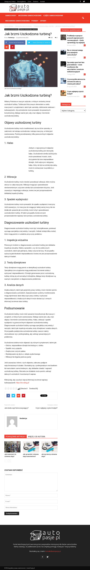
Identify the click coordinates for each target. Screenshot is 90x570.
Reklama (35, 1)
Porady (35, 21)
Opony (43, 21)
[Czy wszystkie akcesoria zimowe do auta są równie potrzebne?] (63, 81)
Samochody (10, 15)
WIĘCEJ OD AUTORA (36, 436)
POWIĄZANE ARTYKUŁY (15, 436)
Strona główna (21, 1)
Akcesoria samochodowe (29, 15)
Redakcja (11, 37)
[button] (83, 18)
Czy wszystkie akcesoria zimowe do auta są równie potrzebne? (76, 81)
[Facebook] (80, 1)
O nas (29, 1)
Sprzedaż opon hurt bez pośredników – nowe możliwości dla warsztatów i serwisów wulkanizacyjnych (75, 67)
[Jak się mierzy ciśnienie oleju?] (49, 446)
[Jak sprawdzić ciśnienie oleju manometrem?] (31, 446)
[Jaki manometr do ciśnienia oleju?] (12, 446)
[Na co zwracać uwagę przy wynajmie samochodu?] (63, 52)
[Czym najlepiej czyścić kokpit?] (63, 93)
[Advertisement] (60, 8)
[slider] (11, 388)
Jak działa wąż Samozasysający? (16, 408)
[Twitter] (84, 1)
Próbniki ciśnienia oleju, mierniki (28, 29)
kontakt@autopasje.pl (53, 551)
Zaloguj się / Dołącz (10, 1)
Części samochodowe (53, 15)
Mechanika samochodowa (17, 21)
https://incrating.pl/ (22, 383)
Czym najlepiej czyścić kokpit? (47, 408)
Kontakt (42, 1)
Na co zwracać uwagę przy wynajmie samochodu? (75, 52)
